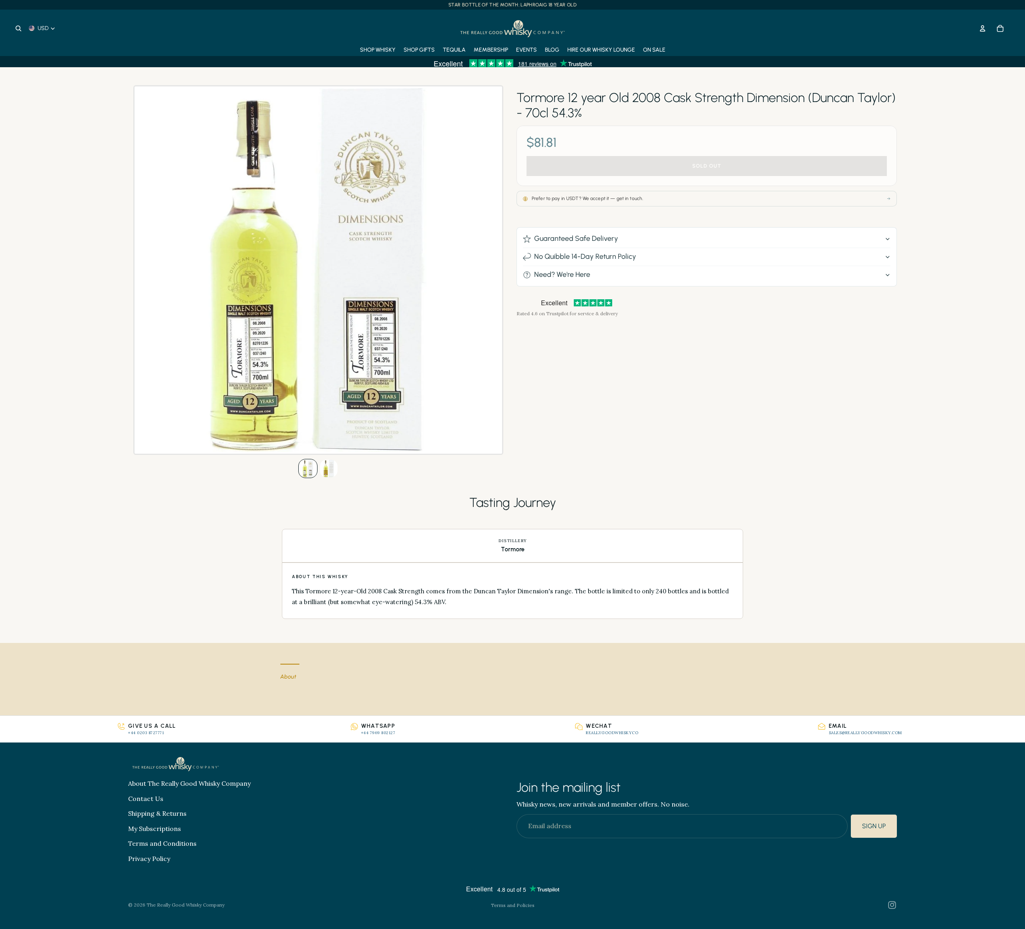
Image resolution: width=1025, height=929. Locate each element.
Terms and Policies (513, 905)
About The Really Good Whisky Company (189, 783)
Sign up (874, 826)
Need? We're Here (562, 274)
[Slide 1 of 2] (308, 468)
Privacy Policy (149, 859)
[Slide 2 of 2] (329, 468)
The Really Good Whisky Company (186, 905)
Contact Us (145, 799)
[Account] (982, 28)
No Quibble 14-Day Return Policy (585, 256)
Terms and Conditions (162, 844)
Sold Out (706, 166)
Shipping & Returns (157, 814)
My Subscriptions (154, 829)
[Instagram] (892, 905)
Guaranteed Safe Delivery (576, 238)
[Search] (18, 28)
